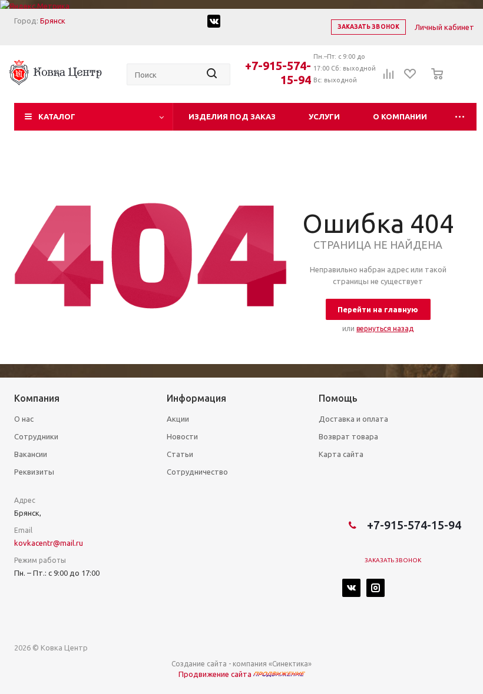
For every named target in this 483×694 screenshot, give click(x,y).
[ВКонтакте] (351, 588)
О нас (24, 419)
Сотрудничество (197, 472)
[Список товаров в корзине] (434, 81)
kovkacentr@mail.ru (48, 543)
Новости (182, 436)
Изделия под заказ (232, 116)
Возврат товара (348, 436)
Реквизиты (34, 472)
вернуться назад (384, 328)
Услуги (324, 116)
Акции (178, 419)
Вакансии (30, 454)
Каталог (56, 116)
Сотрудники (36, 436)
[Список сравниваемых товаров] (388, 77)
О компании (400, 116)
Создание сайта (199, 664)
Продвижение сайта (215, 674)
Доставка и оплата (353, 419)
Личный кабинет (444, 27)
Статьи (180, 454)
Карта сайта (341, 454)
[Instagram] (375, 588)
